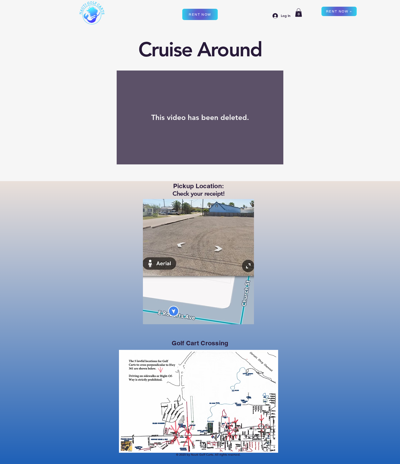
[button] (298, 12)
